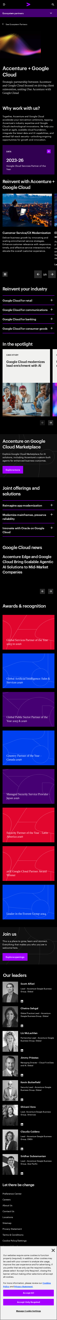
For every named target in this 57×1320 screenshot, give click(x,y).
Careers (7, 1199)
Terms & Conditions (13, 1234)
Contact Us (8, 1211)
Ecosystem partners (13, 13)
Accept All (28, 1293)
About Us (7, 1205)
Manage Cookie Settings (28, 1311)
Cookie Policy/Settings (14, 1240)
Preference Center (12, 1193)
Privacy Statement (12, 1228)
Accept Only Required (28, 1302)
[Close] (53, 1250)
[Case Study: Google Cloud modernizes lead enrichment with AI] (26, 382)
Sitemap (7, 1223)
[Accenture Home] (28, 4)
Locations (8, 1217)
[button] (13, 470)
